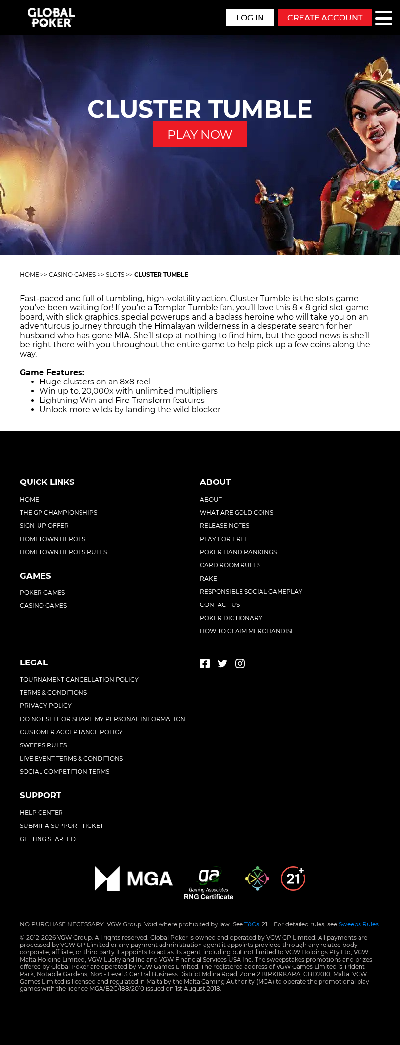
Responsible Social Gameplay (251, 591)
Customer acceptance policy (71, 732)
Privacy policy (46, 705)
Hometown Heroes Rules (63, 552)
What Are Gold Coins (236, 512)
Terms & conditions (53, 692)
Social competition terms (64, 771)
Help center (41, 812)
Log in (250, 17)
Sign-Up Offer (44, 525)
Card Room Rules (230, 565)
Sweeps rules (43, 745)
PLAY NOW (200, 134)
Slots (115, 274)
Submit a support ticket (61, 825)
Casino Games (72, 274)
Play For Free (224, 539)
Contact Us (220, 604)
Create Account (324, 17)
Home (29, 274)
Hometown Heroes (52, 539)
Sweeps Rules (359, 924)
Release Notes (224, 525)
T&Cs (251, 924)
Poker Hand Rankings (238, 552)
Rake (208, 578)
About (211, 499)
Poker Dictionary (231, 618)
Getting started (48, 839)
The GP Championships (58, 512)
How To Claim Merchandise (247, 631)
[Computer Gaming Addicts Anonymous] (293, 883)
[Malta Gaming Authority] (134, 883)
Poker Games (42, 592)
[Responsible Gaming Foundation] (257, 883)
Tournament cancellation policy (79, 679)
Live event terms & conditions (71, 758)
